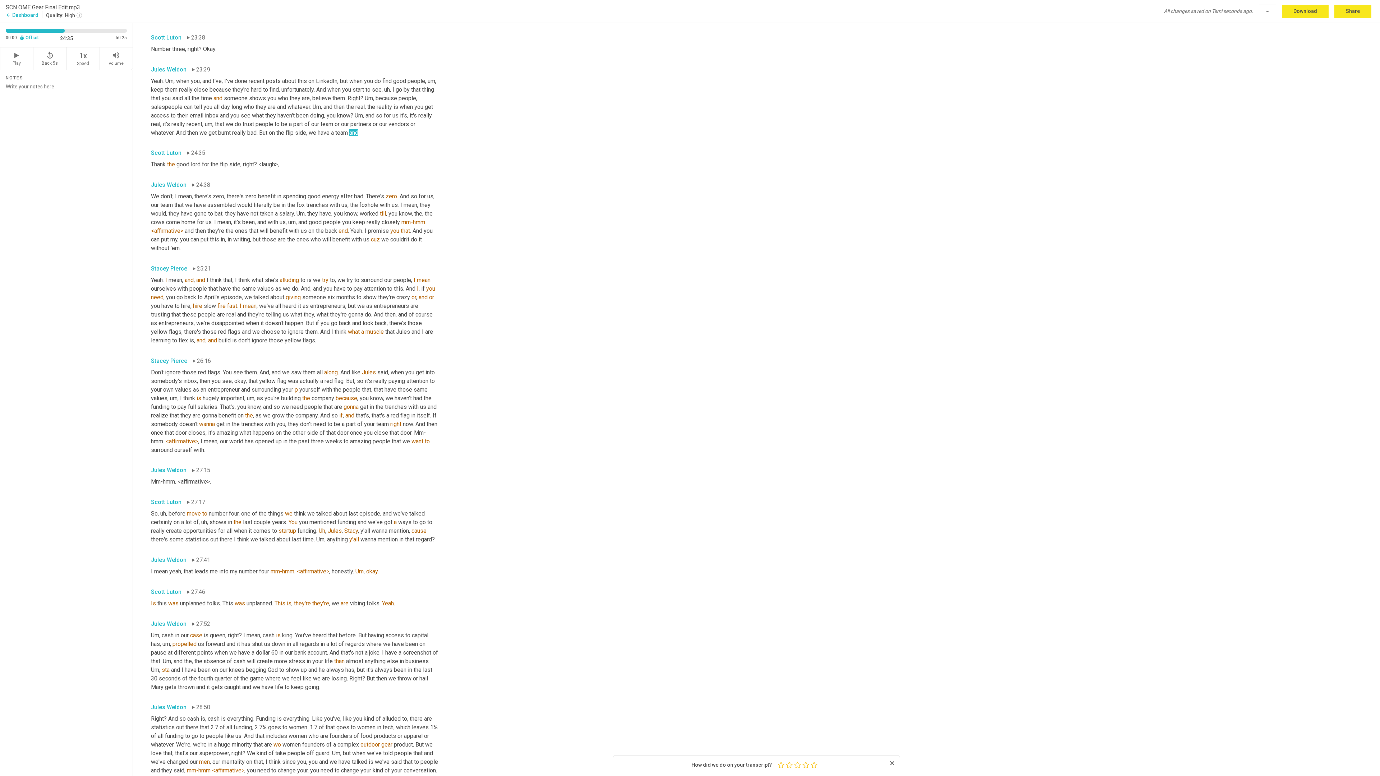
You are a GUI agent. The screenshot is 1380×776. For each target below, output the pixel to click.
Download (1305, 11)
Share (1353, 11)
